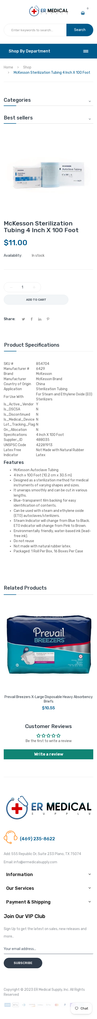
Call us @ (27, 833)
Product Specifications (31, 345)
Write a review (48, 754)
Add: (7, 854)
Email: (8, 862)
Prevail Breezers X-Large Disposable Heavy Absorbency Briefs (48, 699)
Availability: (13, 255)
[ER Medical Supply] (48, 7)
